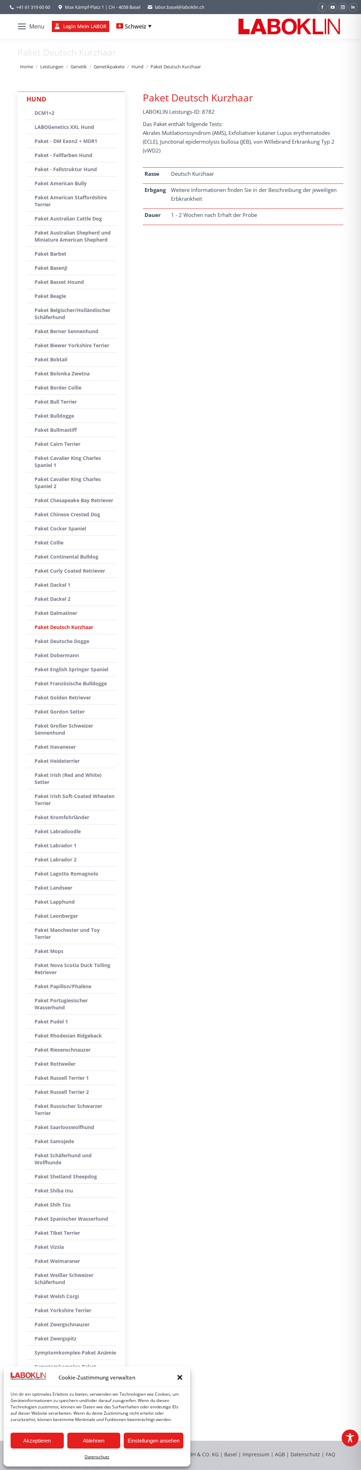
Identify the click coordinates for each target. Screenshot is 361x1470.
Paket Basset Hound (59, 282)
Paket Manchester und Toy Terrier (67, 933)
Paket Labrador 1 (56, 845)
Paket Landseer (53, 887)
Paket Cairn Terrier (57, 444)
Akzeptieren (37, 1441)
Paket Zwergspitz (56, 1338)
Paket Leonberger (56, 915)
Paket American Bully (61, 183)
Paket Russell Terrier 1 (62, 1078)
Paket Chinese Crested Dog (67, 514)
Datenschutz (97, 1457)
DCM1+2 (44, 113)
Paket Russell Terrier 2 (62, 1092)
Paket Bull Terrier (56, 401)
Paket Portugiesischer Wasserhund (61, 1004)
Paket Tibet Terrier (57, 1232)
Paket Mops (49, 951)
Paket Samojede (54, 1141)
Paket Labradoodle (58, 831)
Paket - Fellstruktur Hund (66, 169)
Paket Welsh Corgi (57, 1296)
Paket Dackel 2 (53, 599)
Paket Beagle (50, 296)
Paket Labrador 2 (56, 859)
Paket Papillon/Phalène (63, 986)
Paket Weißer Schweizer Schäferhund (64, 1278)
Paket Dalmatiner (56, 613)
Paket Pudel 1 (51, 1021)
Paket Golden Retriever (63, 697)
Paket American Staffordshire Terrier (71, 201)
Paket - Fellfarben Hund (63, 155)
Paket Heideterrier (57, 761)
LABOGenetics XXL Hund (64, 127)
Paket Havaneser (55, 746)
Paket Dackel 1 (53, 584)
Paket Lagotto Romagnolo (66, 873)
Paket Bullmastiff (56, 429)
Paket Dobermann (57, 655)
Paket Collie (49, 542)
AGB (280, 1454)
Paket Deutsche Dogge (62, 641)
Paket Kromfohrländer (62, 817)
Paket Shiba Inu (54, 1190)
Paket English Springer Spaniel (71, 669)
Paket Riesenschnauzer (63, 1049)
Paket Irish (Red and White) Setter (68, 778)
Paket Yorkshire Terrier (63, 1310)
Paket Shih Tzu (53, 1204)
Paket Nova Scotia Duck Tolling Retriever (72, 969)
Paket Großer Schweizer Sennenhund (64, 729)
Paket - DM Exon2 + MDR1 (66, 141)
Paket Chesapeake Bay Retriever (74, 500)
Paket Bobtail (51, 359)
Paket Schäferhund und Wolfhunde (63, 1159)
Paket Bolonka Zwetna (62, 373)
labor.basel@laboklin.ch (179, 7)
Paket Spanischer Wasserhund (71, 1218)
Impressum (256, 1454)
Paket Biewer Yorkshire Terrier (72, 345)
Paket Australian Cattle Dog (68, 218)
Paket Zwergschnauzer (62, 1324)
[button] (179, 1377)
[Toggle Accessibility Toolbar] (350, 1438)
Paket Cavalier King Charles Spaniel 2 (68, 483)
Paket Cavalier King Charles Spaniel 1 (68, 461)
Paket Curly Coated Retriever (70, 570)
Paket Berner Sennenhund (66, 331)
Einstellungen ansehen (153, 1441)
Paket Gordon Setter (60, 711)
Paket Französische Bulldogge (71, 683)
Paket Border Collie (58, 387)
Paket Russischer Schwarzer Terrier (68, 1109)
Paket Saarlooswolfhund (64, 1127)
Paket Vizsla (49, 1247)
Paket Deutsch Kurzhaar (64, 627)
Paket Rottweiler (55, 1063)
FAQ (330, 1454)
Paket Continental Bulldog (66, 556)
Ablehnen (93, 1441)
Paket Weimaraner (57, 1261)
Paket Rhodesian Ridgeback (68, 1035)
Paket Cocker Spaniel (60, 528)
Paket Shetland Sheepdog (66, 1176)
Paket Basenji (51, 267)
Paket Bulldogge (54, 415)
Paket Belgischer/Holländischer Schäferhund (72, 313)
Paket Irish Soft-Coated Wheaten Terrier (75, 799)
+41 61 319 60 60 (33, 7)
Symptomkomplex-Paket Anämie (75, 1352)
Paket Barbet (50, 253)
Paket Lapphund (55, 901)
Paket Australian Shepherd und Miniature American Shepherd (73, 236)
